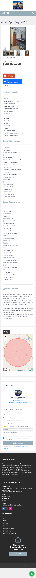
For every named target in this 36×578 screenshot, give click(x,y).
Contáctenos (7, 531)
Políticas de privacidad (10, 533)
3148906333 (6, 496)
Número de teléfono (9, 424)
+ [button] (5, 336)
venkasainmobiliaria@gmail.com (18, 402)
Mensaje (5, 429)
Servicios (6, 526)
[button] (31, 29)
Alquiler (5, 523)
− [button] (5, 339)
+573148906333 (18, 400)
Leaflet (18, 370)
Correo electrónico (8, 418)
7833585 (4, 500)
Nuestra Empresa (8, 528)
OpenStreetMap (29, 370)
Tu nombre (6, 412)
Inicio (4, 518)
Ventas (5, 521)
